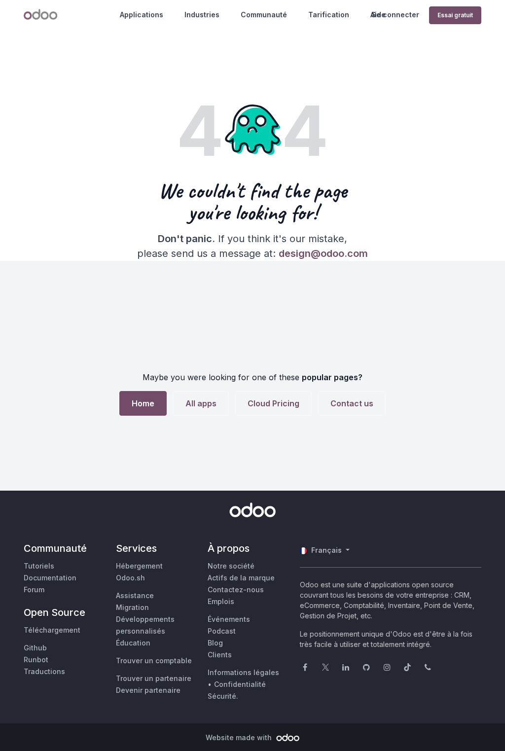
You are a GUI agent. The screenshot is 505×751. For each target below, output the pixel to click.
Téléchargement (52, 630)
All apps (200, 403)
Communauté (264, 14)
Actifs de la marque (241, 577)
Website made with (240, 737)
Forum (34, 589)
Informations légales (243, 672)
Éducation (133, 643)
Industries (201, 14)
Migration (132, 607)
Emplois (221, 601)
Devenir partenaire (148, 690)
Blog (215, 643)
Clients (220, 654)
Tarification (328, 14)
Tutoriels (39, 566)
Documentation (50, 577)
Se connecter (395, 14)
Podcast (222, 631)
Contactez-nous (236, 589)
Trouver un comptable (154, 660)
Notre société (231, 566)
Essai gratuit (455, 15)
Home (143, 403)
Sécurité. (223, 696)
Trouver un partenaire (153, 678)
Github (35, 648)
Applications (141, 14)
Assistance (135, 595)
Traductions (44, 671)
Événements (229, 619)
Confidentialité (240, 684)
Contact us (351, 403)
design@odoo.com (323, 253)
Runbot (36, 659)
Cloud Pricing (273, 403)
